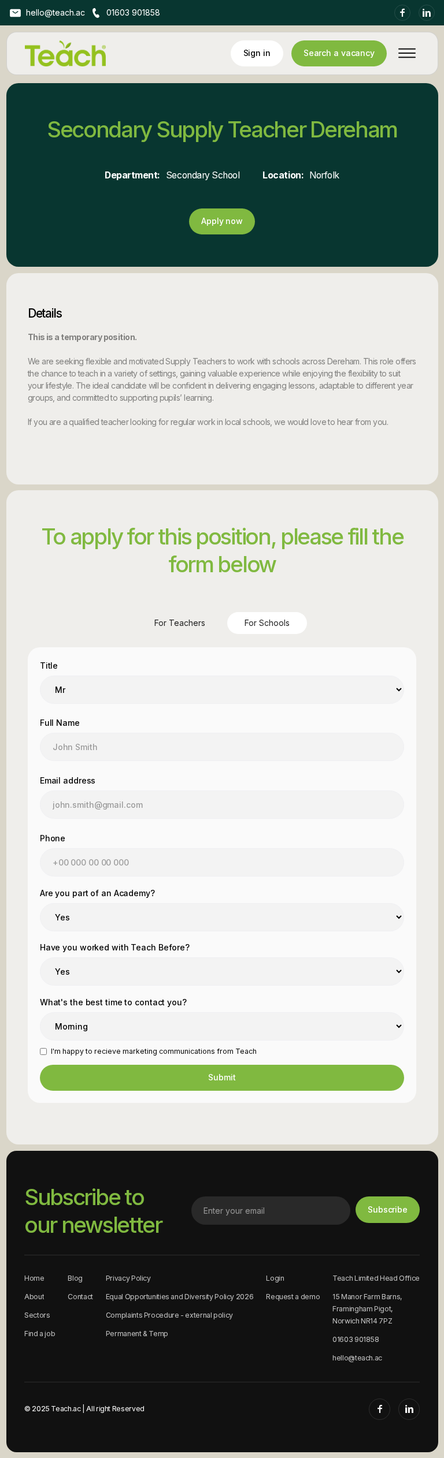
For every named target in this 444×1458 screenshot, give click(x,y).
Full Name (60, 723)
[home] (65, 53)
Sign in (257, 53)
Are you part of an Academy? (97, 893)
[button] (403, 53)
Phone (52, 838)
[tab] (180, 623)
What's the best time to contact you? (113, 1002)
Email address (68, 780)
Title (49, 665)
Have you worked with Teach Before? (115, 947)
